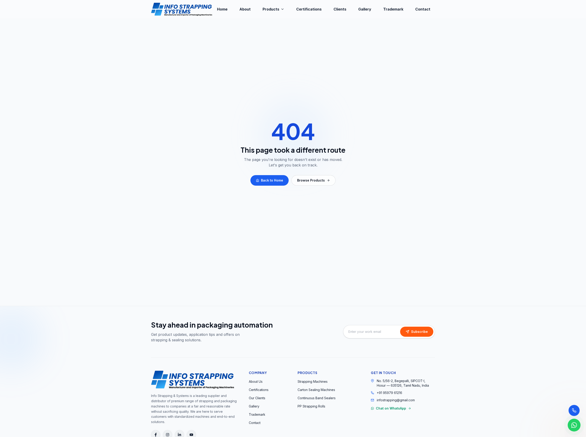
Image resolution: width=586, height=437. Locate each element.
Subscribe (419, 332)
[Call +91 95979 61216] (574, 410)
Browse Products (311, 180)
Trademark (393, 9)
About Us (256, 381)
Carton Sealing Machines (316, 390)
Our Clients (257, 398)
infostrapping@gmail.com (396, 400)
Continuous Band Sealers (317, 398)
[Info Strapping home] (181, 9)
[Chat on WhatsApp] (574, 425)
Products (271, 9)
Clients (340, 9)
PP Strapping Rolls (311, 406)
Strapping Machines (313, 381)
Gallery (364, 9)
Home (222, 9)
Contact (422, 9)
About (245, 9)
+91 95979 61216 (389, 393)
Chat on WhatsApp (391, 408)
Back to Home (272, 180)
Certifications (309, 9)
